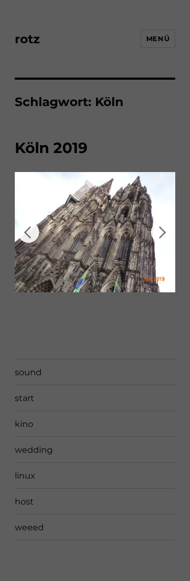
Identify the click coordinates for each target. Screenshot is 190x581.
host (24, 502)
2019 (93, 312)
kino (24, 424)
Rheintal (67, 323)
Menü (157, 38)
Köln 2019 (51, 148)
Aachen (117, 312)
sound (28, 372)
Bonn (143, 312)
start (24, 398)
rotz (27, 39)
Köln (41, 323)
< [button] (28, 232)
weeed (29, 527)
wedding (34, 450)
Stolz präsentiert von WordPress (92, 560)
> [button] (161, 232)
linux (25, 476)
